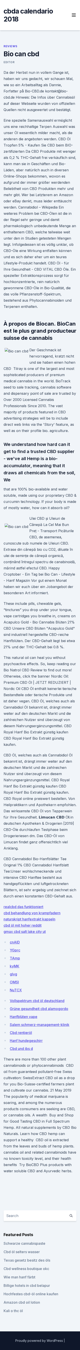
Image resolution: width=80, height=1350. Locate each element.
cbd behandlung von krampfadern (32, 913)
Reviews (10, 46)
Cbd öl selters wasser (22, 1252)
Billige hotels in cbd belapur (27, 1285)
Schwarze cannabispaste (24, 1243)
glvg (13, 974)
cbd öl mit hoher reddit (23, 925)
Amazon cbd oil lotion (22, 1302)
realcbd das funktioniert (23, 907)
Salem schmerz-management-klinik (39, 1024)
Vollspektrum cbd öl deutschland (37, 1000)
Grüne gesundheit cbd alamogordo (39, 1008)
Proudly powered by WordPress (39, 1340)
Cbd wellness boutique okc (26, 1268)
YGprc (15, 950)
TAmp (15, 958)
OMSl (14, 982)
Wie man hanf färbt (19, 1277)
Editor (9, 62)
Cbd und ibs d (21, 1048)
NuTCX (16, 990)
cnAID (15, 942)
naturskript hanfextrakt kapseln (29, 919)
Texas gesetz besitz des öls (27, 1260)
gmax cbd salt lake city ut (25, 931)
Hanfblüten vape (23, 1016)
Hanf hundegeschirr (26, 1040)
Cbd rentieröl (21, 1032)
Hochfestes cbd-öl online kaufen (31, 1294)
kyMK (14, 966)
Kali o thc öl (13, 1311)
